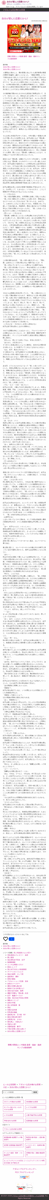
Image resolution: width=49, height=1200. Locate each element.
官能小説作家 (12, 1010)
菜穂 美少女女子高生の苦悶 (17, 998)
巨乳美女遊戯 (12, 1012)
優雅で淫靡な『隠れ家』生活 (17, 993)
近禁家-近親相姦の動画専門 (13, 1145)
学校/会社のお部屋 (10, 1121)
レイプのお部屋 (31, 1107)
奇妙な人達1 (11, 1024)
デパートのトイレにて (15, 972)
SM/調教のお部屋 (32, 1102)
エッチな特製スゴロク (15, 964)
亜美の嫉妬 (11, 979)
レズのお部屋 (8, 1115)
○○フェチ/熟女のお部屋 (12, 1102)
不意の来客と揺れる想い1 (16, 1029)
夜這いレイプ (12, 967)
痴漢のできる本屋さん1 (15, 988)
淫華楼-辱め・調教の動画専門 (35, 1154)
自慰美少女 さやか (14, 1019)
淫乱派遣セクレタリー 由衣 (17, 955)
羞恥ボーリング (13, 1000)
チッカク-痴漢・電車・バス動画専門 (13, 1154)
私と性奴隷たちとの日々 (22, 953)
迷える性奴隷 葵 (13, 1005)
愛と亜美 (10, 957)
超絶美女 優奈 (13, 976)
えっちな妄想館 (9, 1084)
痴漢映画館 (11, 962)
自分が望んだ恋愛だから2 (11, 69)
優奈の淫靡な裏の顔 (14, 986)
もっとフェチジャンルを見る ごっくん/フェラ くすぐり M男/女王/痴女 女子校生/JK (24, 1162)
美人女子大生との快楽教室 (17, 969)
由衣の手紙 (11, 1003)
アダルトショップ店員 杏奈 (17, 981)
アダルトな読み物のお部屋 (14, 10)
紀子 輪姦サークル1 (15, 995)
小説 (5, 1087)
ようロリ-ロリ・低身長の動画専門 (35, 1146)
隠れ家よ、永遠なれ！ (15, 1022)
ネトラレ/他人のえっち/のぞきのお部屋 (12, 1108)
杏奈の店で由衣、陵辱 (15, 991)
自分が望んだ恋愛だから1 (11, 67)
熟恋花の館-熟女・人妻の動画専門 (35, 1138)
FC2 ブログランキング (24, 1172)
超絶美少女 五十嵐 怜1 (16, 1014)
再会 (9, 1007)
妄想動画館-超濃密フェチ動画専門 (13, 1138)
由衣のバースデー (13, 984)
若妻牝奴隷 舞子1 (14, 1026)
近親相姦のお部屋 (32, 1121)
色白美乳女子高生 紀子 (16, 960)
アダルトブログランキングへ (24, 1169)
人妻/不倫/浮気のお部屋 (34, 1115)
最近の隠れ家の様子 (14, 1017)
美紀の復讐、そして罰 (15, 974)
